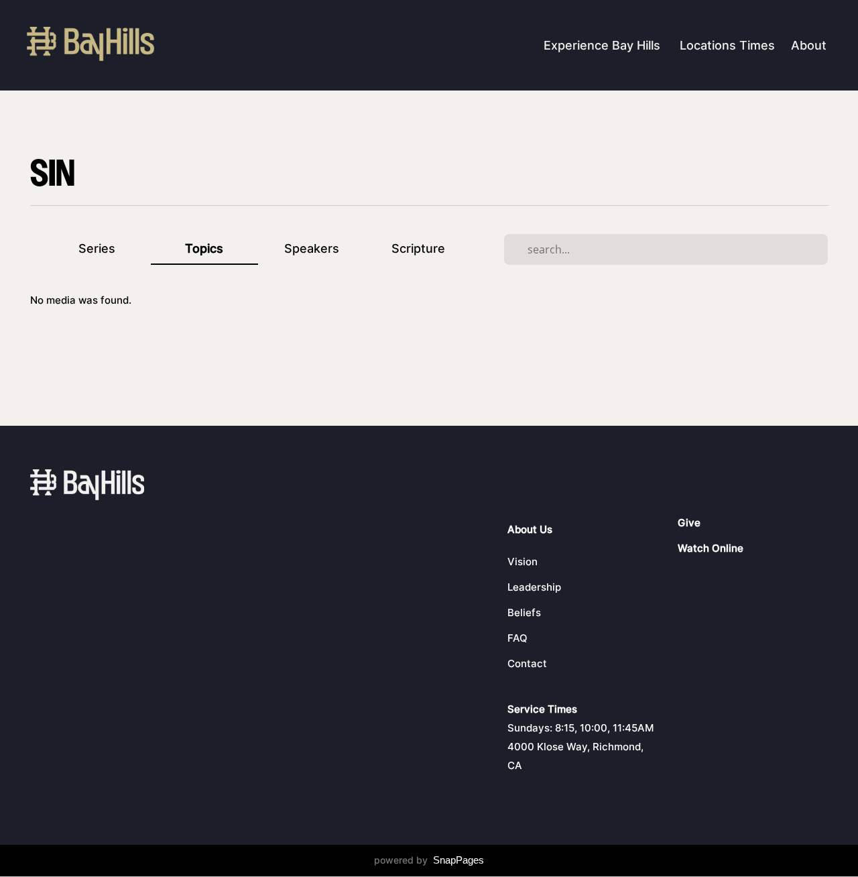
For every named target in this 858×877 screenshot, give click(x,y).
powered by (429, 860)
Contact (527, 663)
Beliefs (524, 612)
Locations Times (727, 45)
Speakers (311, 248)
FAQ (517, 638)
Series (96, 248)
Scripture (418, 248)
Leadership (534, 587)
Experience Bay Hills (604, 45)
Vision (522, 561)
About (810, 45)
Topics (204, 248)
